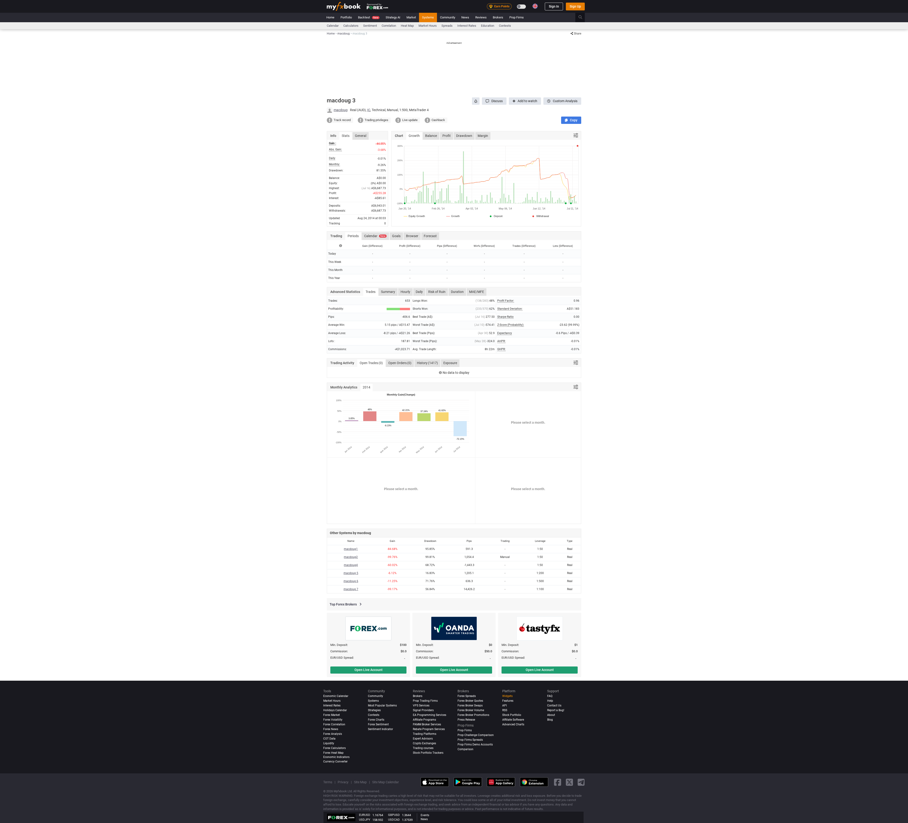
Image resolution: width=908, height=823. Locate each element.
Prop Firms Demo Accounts (475, 744)
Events (425, 815)
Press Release (466, 719)
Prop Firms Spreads (470, 739)
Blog (550, 719)
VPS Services (421, 705)
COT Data (329, 738)
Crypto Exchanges (424, 743)
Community (447, 17)
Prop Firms (516, 17)
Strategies (374, 710)
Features (507, 700)
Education (487, 25)
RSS (504, 710)
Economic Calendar (335, 696)
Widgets (507, 696)
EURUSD (364, 815)
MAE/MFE (476, 292)
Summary (388, 292)
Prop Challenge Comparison (476, 735)
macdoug (341, 110)
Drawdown (464, 136)
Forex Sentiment (378, 724)
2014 (366, 387)
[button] (494, 101)
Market (411, 17)
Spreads (447, 25)
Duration (457, 292)
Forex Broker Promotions (473, 715)
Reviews (481, 17)
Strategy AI (393, 17)
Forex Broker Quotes (470, 700)
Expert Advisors (423, 738)
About (551, 715)
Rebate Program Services (429, 729)
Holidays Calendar (335, 710)
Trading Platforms (424, 734)
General (360, 136)
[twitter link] (569, 782)
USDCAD (394, 819)
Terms (327, 782)
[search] (583, 17)
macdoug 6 (351, 581)
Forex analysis (332, 734)
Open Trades (371, 363)
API (504, 705)
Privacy (343, 782)
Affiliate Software (513, 719)
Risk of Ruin (436, 292)
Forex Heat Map (333, 752)
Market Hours (428, 25)
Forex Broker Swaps (470, 705)
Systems (428, 17)
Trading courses (423, 748)
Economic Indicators (336, 757)
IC (368, 110)
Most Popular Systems (382, 705)
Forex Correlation (334, 724)
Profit (446, 136)
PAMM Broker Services (427, 724)
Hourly (405, 292)
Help (550, 700)
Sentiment (370, 25)
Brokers (498, 17)
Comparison (465, 749)
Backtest (368, 17)
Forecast (430, 236)
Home (330, 17)
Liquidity (328, 743)
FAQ (549, 696)
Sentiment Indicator (380, 729)
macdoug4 (351, 565)
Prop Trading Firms (425, 700)
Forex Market (331, 715)
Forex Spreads (467, 696)
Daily (419, 292)
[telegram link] (581, 782)
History (427, 363)
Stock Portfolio (511, 715)
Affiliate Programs (424, 719)
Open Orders (399, 363)
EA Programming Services (429, 715)
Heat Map (407, 25)
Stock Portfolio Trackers (428, 752)
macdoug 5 (351, 573)
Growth (414, 136)
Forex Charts (376, 719)
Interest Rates (466, 25)
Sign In (554, 6)
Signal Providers (423, 710)
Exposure (450, 363)
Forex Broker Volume (471, 710)
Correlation (389, 25)
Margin (483, 136)
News (465, 17)
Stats (345, 136)
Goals (396, 236)
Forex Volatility (332, 719)
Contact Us (554, 705)
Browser (412, 236)
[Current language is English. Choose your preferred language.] (535, 6)
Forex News (330, 729)
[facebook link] (557, 782)
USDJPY (364, 819)
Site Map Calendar (385, 782)
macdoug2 (351, 557)
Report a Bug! (555, 710)
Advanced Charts (513, 724)
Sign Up (575, 6)
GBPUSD (394, 815)
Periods (353, 236)
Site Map (360, 782)
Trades (370, 292)
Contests (505, 25)
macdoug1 (351, 549)
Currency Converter (335, 761)
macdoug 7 (351, 589)
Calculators (350, 25)
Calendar (333, 25)
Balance (431, 136)
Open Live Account (368, 670)
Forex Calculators (334, 748)
